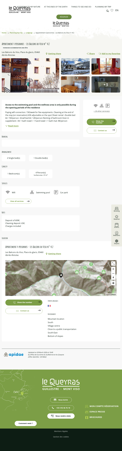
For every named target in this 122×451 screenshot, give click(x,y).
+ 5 (106, 84)
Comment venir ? (26, 423)
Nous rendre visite (63, 416)
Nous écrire (63, 400)
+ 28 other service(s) (102, 111)
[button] (107, 10)
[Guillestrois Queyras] (19, 10)
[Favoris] (112, 10)
